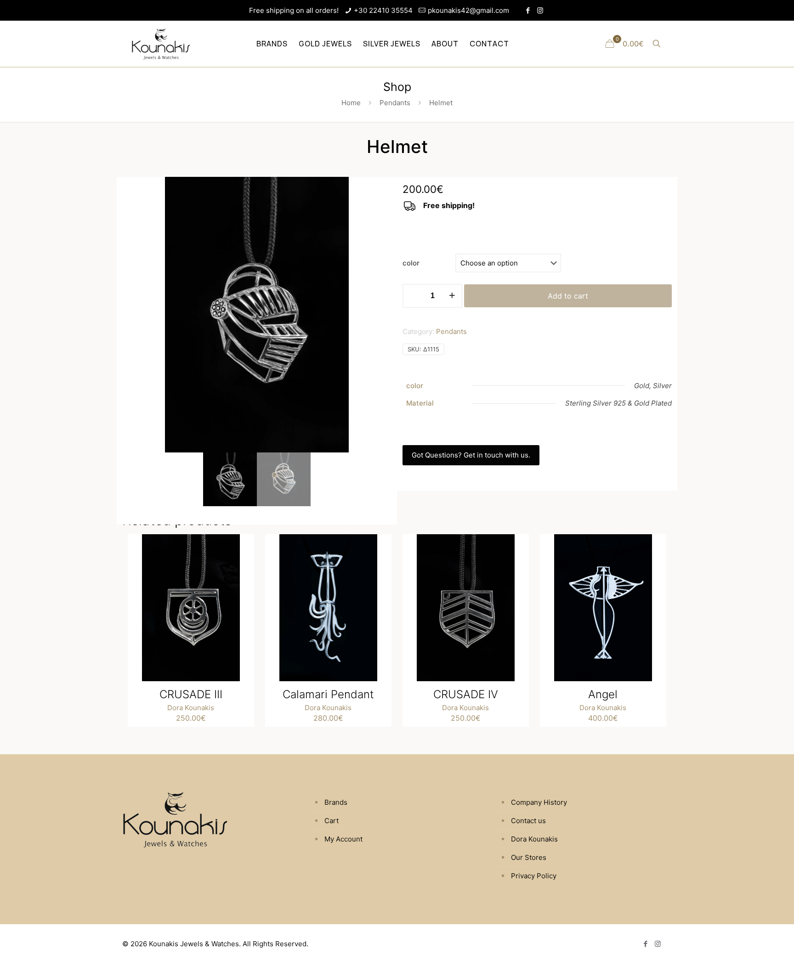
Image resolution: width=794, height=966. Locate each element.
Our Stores (528, 857)
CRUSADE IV (465, 694)
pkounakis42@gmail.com (468, 10)
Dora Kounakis (190, 707)
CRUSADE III (190, 694)
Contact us (528, 820)
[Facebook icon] (528, 10)
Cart (331, 820)
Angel (603, 694)
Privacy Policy (533, 875)
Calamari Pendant (328, 694)
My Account (343, 839)
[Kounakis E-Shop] (160, 44)
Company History (539, 802)
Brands (335, 802)
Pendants (395, 102)
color (411, 263)
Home (351, 102)
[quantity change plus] (452, 295)
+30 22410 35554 (383, 10)
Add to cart (568, 295)
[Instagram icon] (540, 10)
